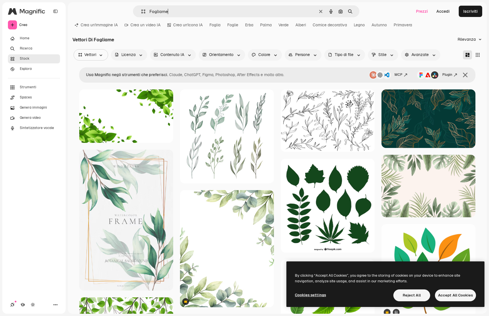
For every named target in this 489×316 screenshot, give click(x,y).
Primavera (403, 24)
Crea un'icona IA (188, 24)
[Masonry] (467, 54)
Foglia (214, 24)
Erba (249, 24)
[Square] (477, 54)
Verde (283, 24)
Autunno (379, 24)
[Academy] (22, 304)
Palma (266, 24)
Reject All (412, 295)
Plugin (447, 74)
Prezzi (422, 11)
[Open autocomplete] (141, 11)
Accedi (443, 11)
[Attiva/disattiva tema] (32, 304)
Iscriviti (470, 11)
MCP (398, 74)
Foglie (232, 24)
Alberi (300, 24)
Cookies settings (310, 295)
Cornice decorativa (330, 24)
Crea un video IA (145, 24)
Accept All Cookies (455, 295)
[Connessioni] (12, 304)
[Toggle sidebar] (55, 11)
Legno (359, 24)
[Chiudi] (465, 75)
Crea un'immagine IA (99, 24)
